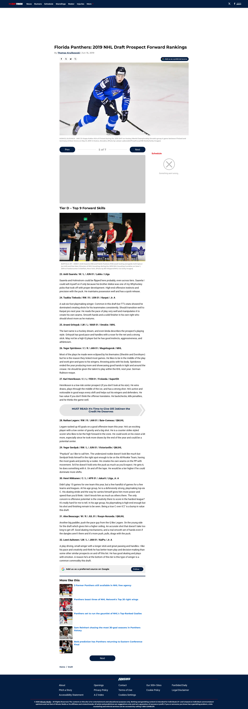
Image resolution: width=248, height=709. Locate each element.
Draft (70, 667)
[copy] (75, 59)
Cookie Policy (153, 690)
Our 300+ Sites (153, 685)
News (29, 4)
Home (62, 667)
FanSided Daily (179, 685)
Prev (67, 149)
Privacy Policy (101, 690)
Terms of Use (125, 690)
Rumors (38, 4)
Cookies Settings (127, 694)
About (62, 685)
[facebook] (234, 4)
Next (137, 149)
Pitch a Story (65, 690)
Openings (99, 685)
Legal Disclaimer (180, 690)
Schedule (48, 4)
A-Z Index (99, 694)
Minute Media (45, 702)
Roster (71, 4)
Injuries (80, 4)
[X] (229, 4)
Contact (122, 685)
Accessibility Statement (71, 694)
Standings (61, 4)
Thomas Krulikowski (69, 53)
